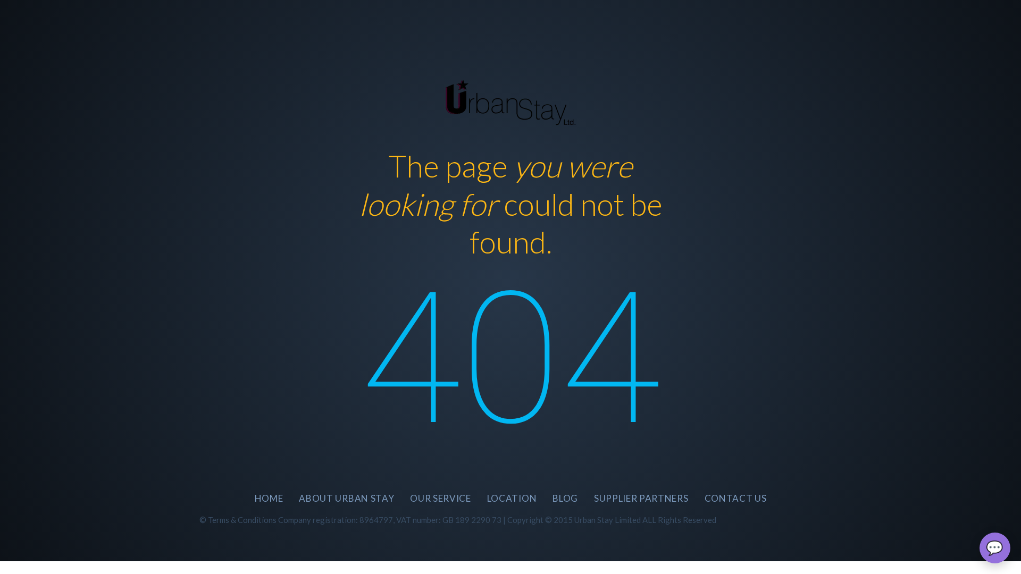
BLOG (565, 498)
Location (512, 498)
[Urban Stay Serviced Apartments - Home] (511, 99)
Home (269, 498)
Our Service (440, 498)
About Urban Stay (346, 498)
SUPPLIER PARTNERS (641, 498)
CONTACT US (736, 498)
